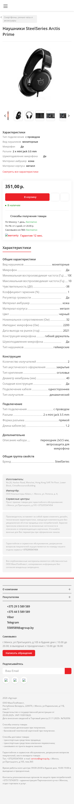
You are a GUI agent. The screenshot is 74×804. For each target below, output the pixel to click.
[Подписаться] (68, 671)
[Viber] (15, 680)
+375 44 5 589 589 (18, 612)
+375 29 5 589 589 (18, 606)
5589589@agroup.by (20, 628)
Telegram (13, 622)
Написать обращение (19, 653)
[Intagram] (6, 680)
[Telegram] (23, 680)
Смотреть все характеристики (20, 171)
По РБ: (8, 225)
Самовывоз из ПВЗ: (15, 229)
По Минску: (11, 221)
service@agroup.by (40, 758)
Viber (10, 617)
